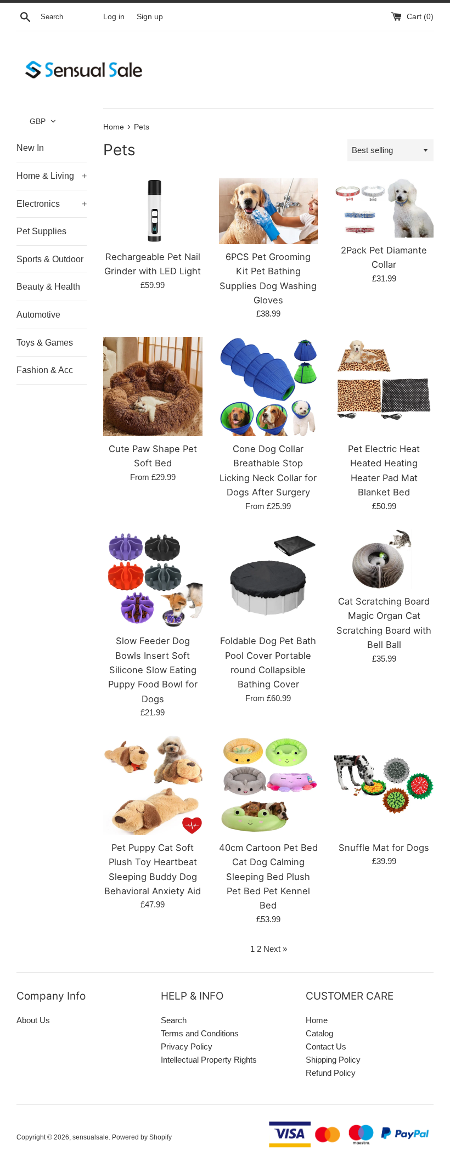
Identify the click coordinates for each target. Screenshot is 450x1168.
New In (30, 148)
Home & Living (51, 175)
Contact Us (326, 1046)
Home (317, 1020)
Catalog (319, 1033)
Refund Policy (331, 1072)
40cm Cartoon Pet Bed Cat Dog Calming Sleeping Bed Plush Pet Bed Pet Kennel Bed (268, 876)
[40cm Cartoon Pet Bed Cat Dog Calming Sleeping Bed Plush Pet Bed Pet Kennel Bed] (268, 785)
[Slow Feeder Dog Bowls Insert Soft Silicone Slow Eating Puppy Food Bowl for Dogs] (153, 579)
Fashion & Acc (44, 370)
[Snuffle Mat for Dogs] (384, 785)
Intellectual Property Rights (209, 1059)
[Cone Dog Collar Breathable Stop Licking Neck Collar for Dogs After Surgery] (268, 386)
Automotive (38, 314)
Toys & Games (44, 342)
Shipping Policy (333, 1059)
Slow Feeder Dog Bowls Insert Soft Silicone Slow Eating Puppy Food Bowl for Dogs (153, 669)
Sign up (150, 17)
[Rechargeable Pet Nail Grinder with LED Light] (153, 211)
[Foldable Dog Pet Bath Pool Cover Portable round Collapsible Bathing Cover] (268, 579)
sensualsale (90, 1137)
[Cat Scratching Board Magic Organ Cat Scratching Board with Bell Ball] (384, 559)
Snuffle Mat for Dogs (384, 847)
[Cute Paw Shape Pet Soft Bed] (153, 386)
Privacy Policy (186, 1046)
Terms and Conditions (200, 1033)
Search (174, 1020)
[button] (43, 121)
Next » (275, 948)
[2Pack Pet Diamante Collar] (384, 207)
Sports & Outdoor (49, 259)
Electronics (51, 203)
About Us (33, 1020)
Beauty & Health (48, 286)
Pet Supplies (41, 231)
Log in (114, 17)
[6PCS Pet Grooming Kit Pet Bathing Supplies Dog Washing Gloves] (268, 211)
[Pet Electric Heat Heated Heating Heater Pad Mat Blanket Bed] (384, 386)
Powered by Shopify (142, 1137)
